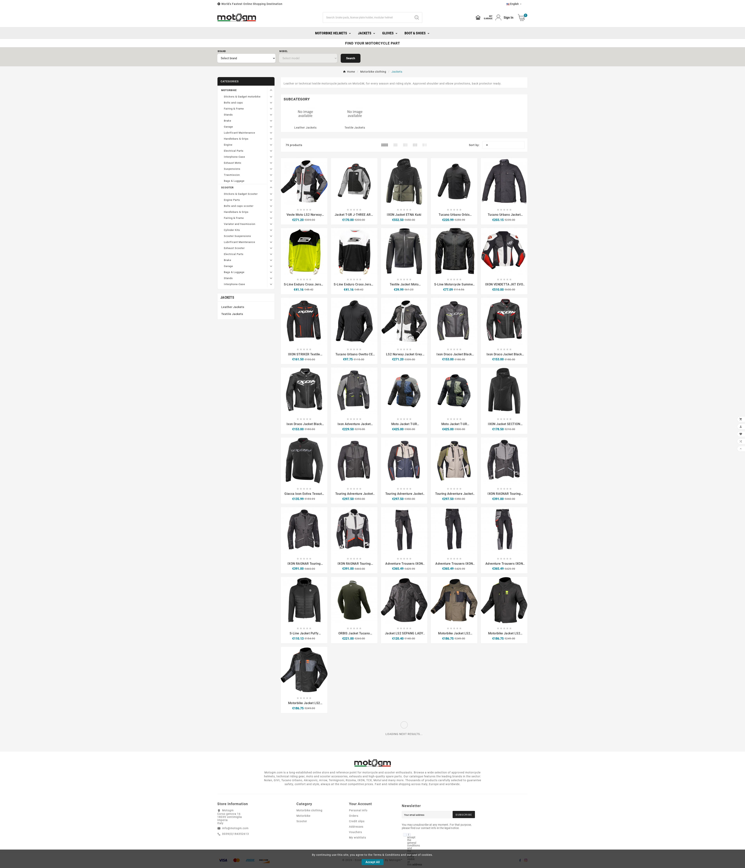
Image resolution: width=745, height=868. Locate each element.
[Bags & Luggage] (271, 181)
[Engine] (271, 145)
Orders (353, 815)
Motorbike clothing (309, 810)
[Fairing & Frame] (271, 109)
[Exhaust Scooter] (271, 248)
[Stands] (271, 115)
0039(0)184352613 (235, 833)
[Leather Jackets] (305, 113)
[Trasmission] (271, 175)
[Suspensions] (271, 169)
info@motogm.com (235, 828)
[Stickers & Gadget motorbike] (271, 97)
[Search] (417, 17)
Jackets (227, 297)
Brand (222, 51)
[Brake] (271, 121)
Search (350, 58)
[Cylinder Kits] (271, 230)
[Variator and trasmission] (271, 224)
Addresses (356, 826)
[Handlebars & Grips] (271, 139)
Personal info (358, 810)
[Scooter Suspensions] (271, 236)
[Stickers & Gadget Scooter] (271, 194)
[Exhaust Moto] (271, 163)
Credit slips (357, 821)
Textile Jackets (232, 314)
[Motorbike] (271, 90)
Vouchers (355, 832)
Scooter (301, 821)
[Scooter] (271, 187)
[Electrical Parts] (271, 151)
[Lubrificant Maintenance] (271, 133)
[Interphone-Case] (271, 157)
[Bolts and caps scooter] (271, 206)
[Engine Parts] (271, 200)
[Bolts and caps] (271, 103)
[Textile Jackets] (354, 113)
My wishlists (357, 837)
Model (283, 51)
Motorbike (303, 815)
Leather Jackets (232, 307)
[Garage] (271, 127)
